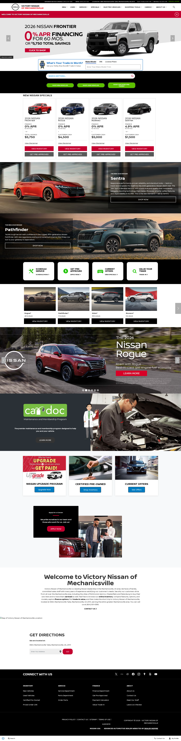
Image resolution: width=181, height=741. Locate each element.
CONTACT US (90, 609)
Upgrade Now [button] (44, 489)
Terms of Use (104, 719)
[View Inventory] (90, 360)
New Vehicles (28, 691)
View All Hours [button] (173, 1)
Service (83, 7)
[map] (144, 674)
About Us (160, 7)
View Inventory (39, 148)
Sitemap (93, 719)
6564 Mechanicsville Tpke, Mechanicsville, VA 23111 (117, 1)
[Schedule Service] (90, 38)
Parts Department (65, 695)
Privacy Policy (68, 719)
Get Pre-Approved (39, 154)
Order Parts (63, 700)
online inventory (106, 596)
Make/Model (90, 62)
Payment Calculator (100, 700)
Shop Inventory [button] (90, 490)
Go (67, 651)
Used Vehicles (28, 695)
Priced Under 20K (30, 705)
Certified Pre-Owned (31, 700)
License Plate (111, 62)
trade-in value (79, 599)
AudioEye (106, 724)
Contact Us (131, 695)
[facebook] (133, 674)
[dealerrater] (127, 674)
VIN (100, 62)
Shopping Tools (132, 7)
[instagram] (138, 674)
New (64, 7)
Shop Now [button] (143, 199)
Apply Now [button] (56, 529)
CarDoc (148, 7)
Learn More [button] (45, 440)
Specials (95, 7)
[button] (174, 7)
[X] (116, 674)
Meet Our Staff (133, 700)
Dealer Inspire (151, 728)
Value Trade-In (98, 705)
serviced (68, 596)
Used (72, 7)
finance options (62, 599)
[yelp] (150, 674)
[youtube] (155, 674)
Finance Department (100, 691)
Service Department (66, 691)
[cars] (122, 674)
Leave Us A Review (134, 705)
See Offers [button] (136, 489)
